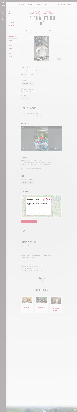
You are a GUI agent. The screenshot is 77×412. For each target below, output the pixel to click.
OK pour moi (45, 213)
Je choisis (32, 213)
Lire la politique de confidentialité (31, 208)
